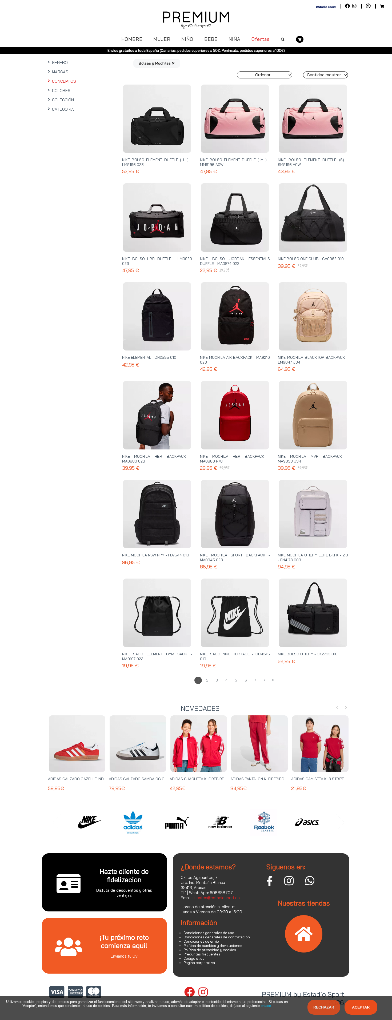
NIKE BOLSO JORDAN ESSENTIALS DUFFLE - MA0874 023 (235, 261)
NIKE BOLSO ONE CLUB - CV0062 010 (311, 258)
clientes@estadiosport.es (216, 897)
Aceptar (361, 1007)
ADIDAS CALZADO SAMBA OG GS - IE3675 (145, 778)
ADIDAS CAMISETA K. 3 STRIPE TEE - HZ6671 (329, 778)
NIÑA (235, 39)
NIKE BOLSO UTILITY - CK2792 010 (308, 654)
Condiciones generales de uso (208, 933)
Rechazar (323, 1007)
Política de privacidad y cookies (209, 950)
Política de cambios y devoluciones (212, 945)
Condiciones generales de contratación (216, 937)
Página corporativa (199, 963)
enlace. (266, 1006)
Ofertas (260, 39)
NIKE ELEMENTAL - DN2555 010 (149, 357)
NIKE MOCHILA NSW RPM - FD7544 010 (155, 555)
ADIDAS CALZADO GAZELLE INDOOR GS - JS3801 (91, 778)
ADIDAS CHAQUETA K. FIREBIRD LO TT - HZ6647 (211, 778)
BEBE (211, 39)
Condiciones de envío (201, 941)
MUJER (161, 39)
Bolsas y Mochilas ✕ (157, 63)
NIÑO (187, 39)
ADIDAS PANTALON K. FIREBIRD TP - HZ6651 (268, 778)
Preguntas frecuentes (201, 954)
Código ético (194, 958)
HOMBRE (131, 39)
